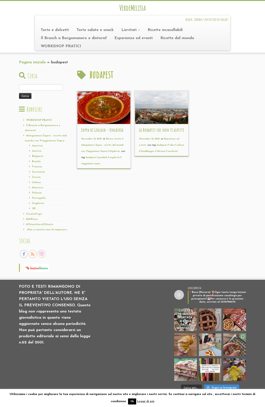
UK (34, 208)
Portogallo (39, 198)
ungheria (114, 157)
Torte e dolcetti (55, 30)
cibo (171, 145)
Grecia (36, 177)
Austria (36, 151)
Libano (36, 182)
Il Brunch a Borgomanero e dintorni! (74, 38)
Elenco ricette (114, 139)
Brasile (36, 161)
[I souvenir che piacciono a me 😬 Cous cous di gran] (185, 319)
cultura (180, 145)
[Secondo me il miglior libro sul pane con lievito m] (210, 369)
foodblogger (148, 151)
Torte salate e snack (95, 30)
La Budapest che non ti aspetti (161, 130)
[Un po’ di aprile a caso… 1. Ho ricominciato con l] (185, 369)
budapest (91, 157)
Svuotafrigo (34, 214)
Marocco (37, 187)
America (37, 146)
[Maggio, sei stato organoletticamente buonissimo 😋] (185, 344)
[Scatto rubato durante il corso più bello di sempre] (210, 344)
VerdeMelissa (132, 7)
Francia (37, 166)
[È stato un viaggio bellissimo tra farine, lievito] (234, 319)
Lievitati (129, 30)
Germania (38, 172)
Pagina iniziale (32, 62)
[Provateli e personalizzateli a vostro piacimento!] (234, 344)
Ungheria (38, 203)
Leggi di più (145, 401)
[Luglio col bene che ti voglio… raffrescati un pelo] (210, 319)
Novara (161, 151)
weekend (172, 151)
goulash (103, 157)
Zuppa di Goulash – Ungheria (102, 130)
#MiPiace (32, 219)
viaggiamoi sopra (90, 164)
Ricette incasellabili (165, 30)
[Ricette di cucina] (36, 267)
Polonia (37, 193)
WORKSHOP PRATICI (61, 46)
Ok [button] (132, 401)
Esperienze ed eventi (133, 38)
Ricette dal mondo (177, 38)
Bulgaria (37, 156)
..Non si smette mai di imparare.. (47, 229)
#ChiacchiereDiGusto (39, 224)
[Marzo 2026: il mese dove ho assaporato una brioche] (234, 369)
